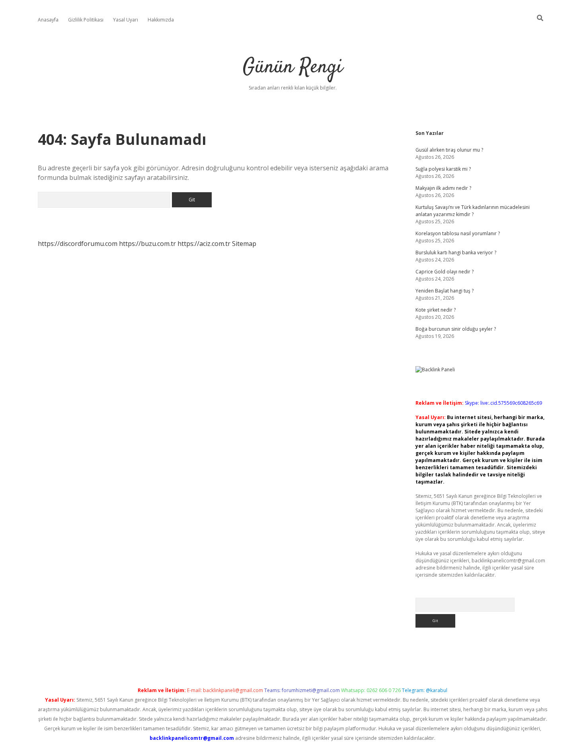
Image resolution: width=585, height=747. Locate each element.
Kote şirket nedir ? (435, 309)
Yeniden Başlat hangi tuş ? (444, 290)
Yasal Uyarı (125, 19)
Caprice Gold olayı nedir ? (444, 271)
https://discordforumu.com (77, 243)
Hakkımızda (161, 19)
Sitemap (244, 243)
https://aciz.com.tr (203, 243)
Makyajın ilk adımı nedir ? (443, 188)
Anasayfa (48, 19)
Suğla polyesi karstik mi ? (443, 169)
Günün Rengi (293, 67)
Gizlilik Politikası (85, 19)
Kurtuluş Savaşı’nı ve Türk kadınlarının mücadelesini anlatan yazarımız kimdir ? (472, 211)
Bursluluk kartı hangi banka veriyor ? (455, 252)
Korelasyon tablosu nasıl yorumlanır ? (457, 233)
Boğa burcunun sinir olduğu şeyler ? (455, 329)
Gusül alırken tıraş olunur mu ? (449, 149)
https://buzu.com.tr (147, 243)
